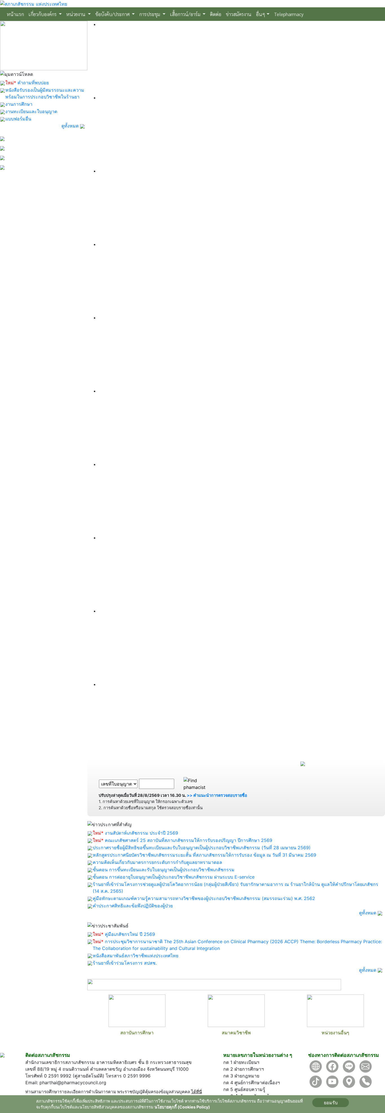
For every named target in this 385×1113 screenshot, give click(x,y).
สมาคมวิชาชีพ (236, 1032)
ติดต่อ (215, 14)
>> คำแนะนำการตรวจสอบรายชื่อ (217, 795)
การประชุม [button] (150, 14)
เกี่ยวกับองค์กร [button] (43, 14)
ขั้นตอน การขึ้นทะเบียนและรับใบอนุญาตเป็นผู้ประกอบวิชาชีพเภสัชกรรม (163, 869)
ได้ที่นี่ (196, 1091)
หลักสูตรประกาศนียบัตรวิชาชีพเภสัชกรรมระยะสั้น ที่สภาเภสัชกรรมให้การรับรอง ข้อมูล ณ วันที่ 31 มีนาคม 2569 (204, 855)
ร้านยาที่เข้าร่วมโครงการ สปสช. (125, 963)
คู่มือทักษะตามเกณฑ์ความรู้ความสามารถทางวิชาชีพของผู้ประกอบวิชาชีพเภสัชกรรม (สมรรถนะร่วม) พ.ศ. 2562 (204, 898)
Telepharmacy (289, 14)
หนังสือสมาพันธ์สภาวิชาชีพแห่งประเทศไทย (135, 955)
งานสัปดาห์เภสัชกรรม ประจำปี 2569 (141, 833)
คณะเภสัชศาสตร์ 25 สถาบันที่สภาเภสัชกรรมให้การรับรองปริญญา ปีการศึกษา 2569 (188, 840)
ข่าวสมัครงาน (238, 14)
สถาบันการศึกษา (137, 1032)
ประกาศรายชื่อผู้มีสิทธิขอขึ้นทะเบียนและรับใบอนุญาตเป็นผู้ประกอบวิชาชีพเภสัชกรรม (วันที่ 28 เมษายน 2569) (202, 847)
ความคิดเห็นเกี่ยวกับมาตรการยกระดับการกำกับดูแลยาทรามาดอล (157, 862)
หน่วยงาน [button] (76, 14)
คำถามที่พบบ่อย (33, 82)
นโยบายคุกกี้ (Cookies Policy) (182, 1107)
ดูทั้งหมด (70, 126)
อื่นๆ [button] (260, 14)
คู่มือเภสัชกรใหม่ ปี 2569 (130, 934)
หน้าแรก (16, 13)
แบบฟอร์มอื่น (18, 119)
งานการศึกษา (18, 104)
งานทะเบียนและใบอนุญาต (31, 111)
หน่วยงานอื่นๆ (335, 1032)
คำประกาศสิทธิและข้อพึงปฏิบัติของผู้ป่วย (133, 906)
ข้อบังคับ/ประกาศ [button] (113, 14)
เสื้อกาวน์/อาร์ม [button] (186, 14)
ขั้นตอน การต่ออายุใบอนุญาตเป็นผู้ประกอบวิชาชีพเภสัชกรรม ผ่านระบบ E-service (174, 877)
